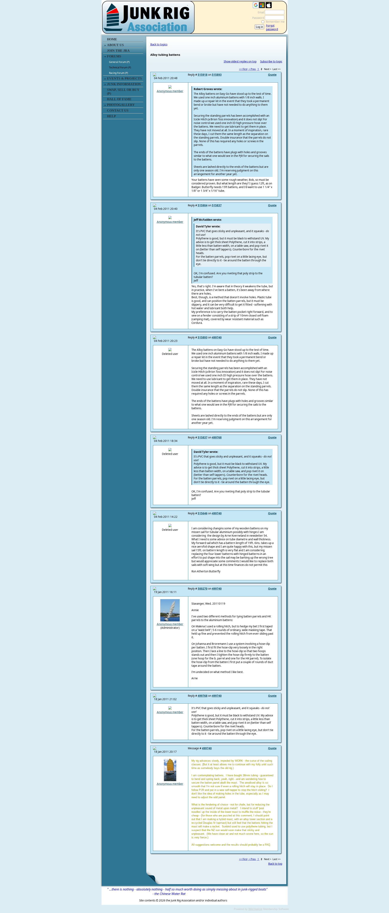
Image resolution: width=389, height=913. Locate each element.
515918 (202, 74)
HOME (112, 39)
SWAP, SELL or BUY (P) (123, 91)
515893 (217, 74)
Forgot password (272, 27)
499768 (217, 437)
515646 (202, 513)
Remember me (275, 22)
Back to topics (158, 44)
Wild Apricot (255, 909)
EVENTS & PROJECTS (124, 78)
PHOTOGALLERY (121, 105)
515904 (202, 205)
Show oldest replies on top (240, 61)
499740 (217, 337)
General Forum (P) (119, 62)
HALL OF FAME (119, 99)
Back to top (275, 864)
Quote (272, 74)
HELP (111, 116)
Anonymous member (170, 91)
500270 (202, 588)
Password (257, 18)
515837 (217, 205)
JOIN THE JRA (118, 50)
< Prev (252, 69)
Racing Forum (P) (118, 73)
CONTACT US (117, 110)
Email (260, 12)
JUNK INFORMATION (124, 84)
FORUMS (114, 56)
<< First (243, 69)
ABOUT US (115, 45)
